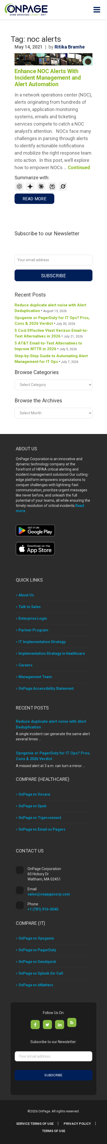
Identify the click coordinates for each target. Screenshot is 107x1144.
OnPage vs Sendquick (37, 962)
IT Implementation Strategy (42, 642)
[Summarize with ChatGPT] (20, 189)
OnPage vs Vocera (34, 794)
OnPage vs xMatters (35, 985)
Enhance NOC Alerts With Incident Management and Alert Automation (48, 77)
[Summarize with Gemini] (30, 189)
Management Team (35, 677)
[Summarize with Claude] (41, 189)
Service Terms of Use (35, 1124)
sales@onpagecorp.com (49, 894)
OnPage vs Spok (32, 806)
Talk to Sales (29, 607)
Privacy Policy (77, 1124)
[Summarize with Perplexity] (52, 189)
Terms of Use (53, 1131)
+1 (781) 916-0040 (43, 909)
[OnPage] (26, 9)
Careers (25, 665)
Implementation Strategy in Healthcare (51, 653)
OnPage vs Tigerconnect (39, 818)
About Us (26, 595)
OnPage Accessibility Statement (46, 688)
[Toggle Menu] (97, 9)
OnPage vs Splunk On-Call (40, 973)
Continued (79, 167)
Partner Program (33, 630)
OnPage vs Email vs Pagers (41, 829)
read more (34, 198)
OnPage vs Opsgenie (36, 938)
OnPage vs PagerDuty (37, 950)
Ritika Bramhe (70, 47)
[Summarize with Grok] (63, 189)
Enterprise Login (32, 618)
